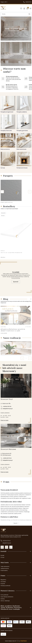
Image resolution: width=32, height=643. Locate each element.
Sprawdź (15, 282)
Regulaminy (3, 579)
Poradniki (3, 583)
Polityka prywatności (5, 585)
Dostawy (3, 598)
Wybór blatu (3, 326)
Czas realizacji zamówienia (7, 596)
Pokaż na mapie (4, 420)
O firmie (2, 557)
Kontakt (2, 555)
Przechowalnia (4, 570)
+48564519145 (28, 2)
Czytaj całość (3, 333)
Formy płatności (4, 594)
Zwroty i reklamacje (5, 600)
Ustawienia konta (5, 568)
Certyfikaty (3, 581)
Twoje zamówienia (5, 566)
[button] (29, 14)
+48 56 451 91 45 (7, 458)
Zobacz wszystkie (29, 299)
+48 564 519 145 (7, 406)
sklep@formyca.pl (8, 408)
